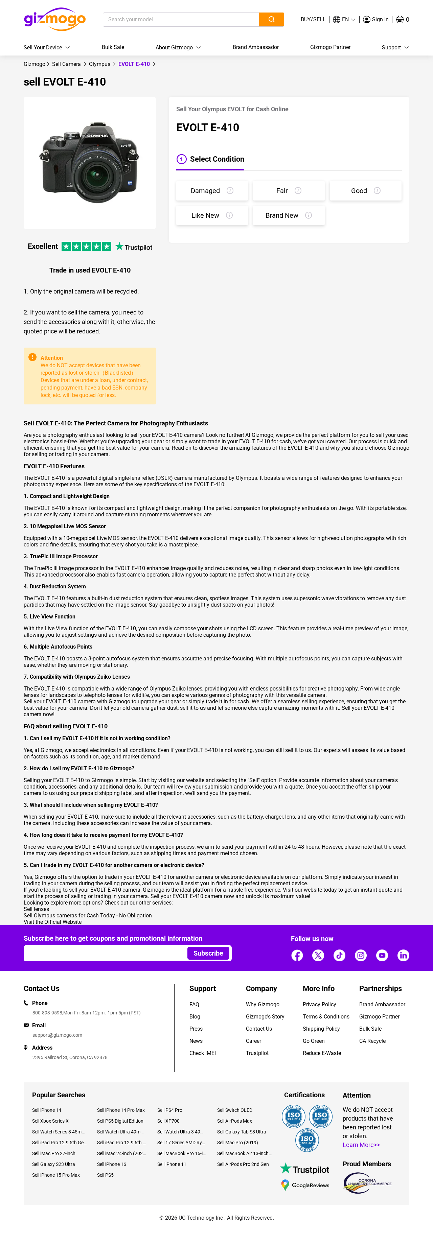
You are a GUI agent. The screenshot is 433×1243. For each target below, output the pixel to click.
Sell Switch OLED (234, 1110)
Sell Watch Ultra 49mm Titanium (122, 1131)
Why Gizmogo (262, 1004)
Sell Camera (67, 64)
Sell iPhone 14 (46, 1110)
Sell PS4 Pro (169, 1110)
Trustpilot (257, 1053)
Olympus (100, 64)
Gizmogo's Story (265, 1016)
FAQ (194, 1004)
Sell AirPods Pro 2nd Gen (243, 1164)
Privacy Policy (319, 1004)
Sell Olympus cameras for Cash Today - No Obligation (88, 915)
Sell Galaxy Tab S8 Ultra (241, 1131)
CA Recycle (372, 1041)
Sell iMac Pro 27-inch (53, 1153)
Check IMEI (202, 1053)
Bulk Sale (113, 47)
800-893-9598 (47, 1012)
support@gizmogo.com (57, 1035)
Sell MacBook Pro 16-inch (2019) (182, 1153)
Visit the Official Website (53, 922)
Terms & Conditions (326, 1016)
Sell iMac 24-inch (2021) (122, 1153)
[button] (344, 19)
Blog (194, 1016)
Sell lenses (36, 909)
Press (196, 1029)
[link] (34, 64)
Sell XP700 (168, 1121)
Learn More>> (361, 1144)
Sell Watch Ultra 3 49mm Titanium (182, 1131)
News (196, 1041)
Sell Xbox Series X (50, 1121)
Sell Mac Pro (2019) (237, 1142)
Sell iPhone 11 (171, 1164)
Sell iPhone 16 (111, 1164)
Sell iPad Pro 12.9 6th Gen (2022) (122, 1142)
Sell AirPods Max (234, 1121)
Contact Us (259, 1029)
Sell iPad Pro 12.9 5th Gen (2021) (59, 1142)
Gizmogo (34, 64)
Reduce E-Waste (322, 1053)
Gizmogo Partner (330, 47)
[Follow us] (297, 955)
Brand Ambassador (256, 47)
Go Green (314, 1041)
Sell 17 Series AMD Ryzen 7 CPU (182, 1142)
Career (253, 1041)
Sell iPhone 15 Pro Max (56, 1175)
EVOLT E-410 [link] (134, 64)
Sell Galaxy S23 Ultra (53, 1164)
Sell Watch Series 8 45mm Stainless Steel (59, 1131)
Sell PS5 (105, 1175)
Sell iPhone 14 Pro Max (121, 1110)
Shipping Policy (321, 1029)
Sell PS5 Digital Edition (120, 1121)
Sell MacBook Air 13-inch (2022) (244, 1153)
